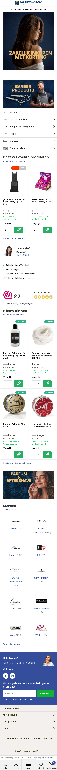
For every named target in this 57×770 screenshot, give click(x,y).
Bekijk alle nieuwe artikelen (17, 463)
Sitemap (48, 738)
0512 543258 (22, 255)
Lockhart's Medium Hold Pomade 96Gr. (41, 425)
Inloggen (16, 768)
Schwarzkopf (41, 579)
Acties (13, 112)
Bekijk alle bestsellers (14, 238)
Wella (41, 635)
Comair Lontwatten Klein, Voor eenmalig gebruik (42, 355)
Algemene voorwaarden (18, 738)
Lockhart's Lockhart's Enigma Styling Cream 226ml (14, 355)
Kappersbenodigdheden (23, 126)
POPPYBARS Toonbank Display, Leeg (41, 200)
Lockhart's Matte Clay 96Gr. (14, 425)
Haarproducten (18, 119)
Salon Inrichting (18, 148)
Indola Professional (41, 530)
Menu (28, 768)
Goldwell (15, 528)
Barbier (14, 141)
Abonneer (45, 693)
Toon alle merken (11, 644)
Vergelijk (7, 223)
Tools (13, 133)
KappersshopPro (32, 750)
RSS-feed (36, 738)
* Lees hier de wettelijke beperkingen (19, 699)
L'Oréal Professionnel (16, 581)
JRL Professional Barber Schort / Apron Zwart (14, 201)
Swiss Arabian (41, 610)
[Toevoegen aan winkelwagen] (18, 230)
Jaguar (15, 555)
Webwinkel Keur (49, 758)
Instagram (12, 676)
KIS (41, 555)
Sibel (15, 608)
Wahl (16, 635)
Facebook (5, 676)
